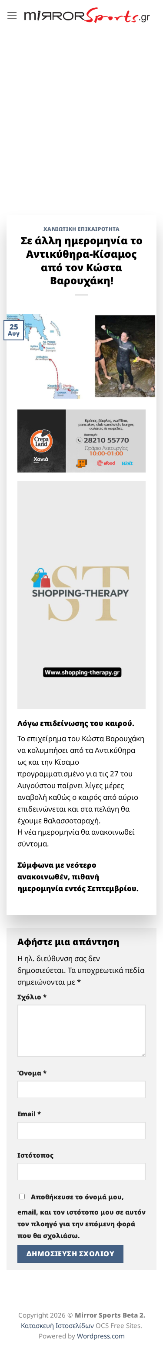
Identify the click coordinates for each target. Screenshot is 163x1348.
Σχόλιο (32, 996)
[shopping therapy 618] (81, 594)
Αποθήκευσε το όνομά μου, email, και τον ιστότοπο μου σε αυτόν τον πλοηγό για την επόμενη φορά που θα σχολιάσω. (81, 1216)
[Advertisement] (81, 116)
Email (29, 1113)
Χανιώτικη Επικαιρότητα (81, 228)
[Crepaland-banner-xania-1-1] (81, 440)
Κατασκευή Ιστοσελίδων (57, 1325)
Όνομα (32, 1072)
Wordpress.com (101, 1335)
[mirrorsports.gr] (87, 15)
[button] (12, 15)
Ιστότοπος (35, 1155)
